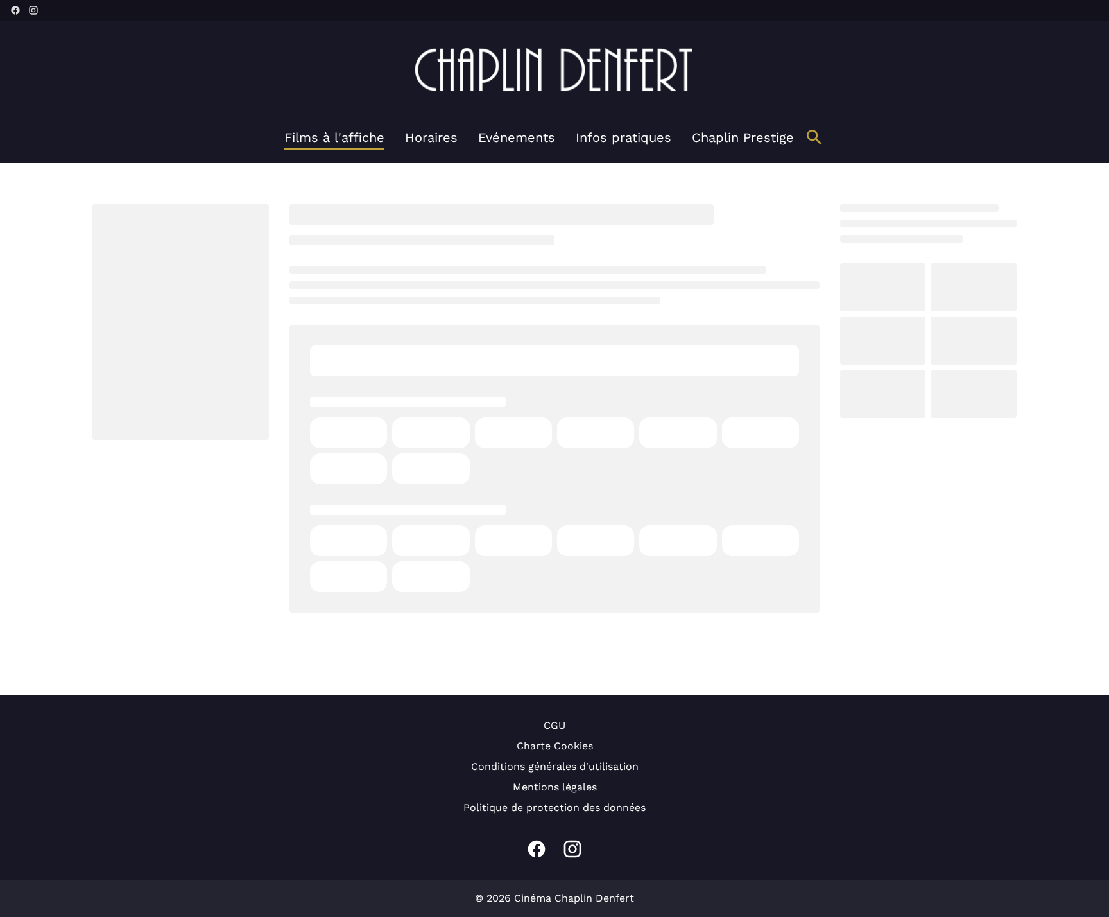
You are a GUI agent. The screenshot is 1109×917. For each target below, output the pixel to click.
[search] (814, 137)
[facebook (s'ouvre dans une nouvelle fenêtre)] (15, 10)
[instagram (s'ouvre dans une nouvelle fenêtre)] (33, 10)
